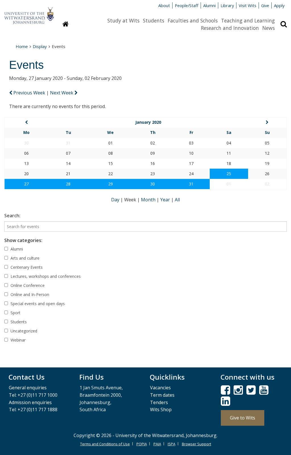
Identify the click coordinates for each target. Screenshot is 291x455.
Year (165, 200)
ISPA (171, 443)
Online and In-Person (29, 294)
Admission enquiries (30, 402)
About (164, 5)
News (268, 27)
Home (22, 46)
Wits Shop (161, 409)
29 (110, 184)
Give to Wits (242, 418)
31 (191, 184)
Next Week (62, 93)
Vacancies (160, 387)
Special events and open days (37, 303)
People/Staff (186, 5)
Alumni (209, 5)
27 (26, 184)
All (177, 200)
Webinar (17, 340)
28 (68, 184)
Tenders (159, 402)
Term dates (162, 395)
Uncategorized (23, 331)
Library (227, 5)
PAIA (157, 443)
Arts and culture (24, 258)
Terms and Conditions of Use (105, 443)
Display (40, 46)
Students (153, 20)
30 (152, 184)
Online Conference (27, 285)
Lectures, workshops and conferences (45, 276)
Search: (12, 215)
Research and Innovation (230, 27)
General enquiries (28, 387)
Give (265, 5)
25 (228, 173)
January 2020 (148, 122)
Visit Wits (247, 5)
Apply (279, 5)
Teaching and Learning (248, 20)
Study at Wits (123, 20)
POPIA (141, 443)
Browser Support (196, 443)
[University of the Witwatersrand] (29, 13)
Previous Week (29, 93)
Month (149, 200)
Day (115, 200)
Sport (14, 312)
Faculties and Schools (193, 20)
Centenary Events (26, 267)
